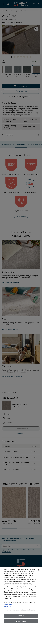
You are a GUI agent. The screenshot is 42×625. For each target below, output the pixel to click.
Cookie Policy (8, 606)
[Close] (39, 570)
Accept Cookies (21, 621)
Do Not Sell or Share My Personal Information (21, 610)
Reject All (21, 616)
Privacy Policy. (8, 604)
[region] (21, 596)
